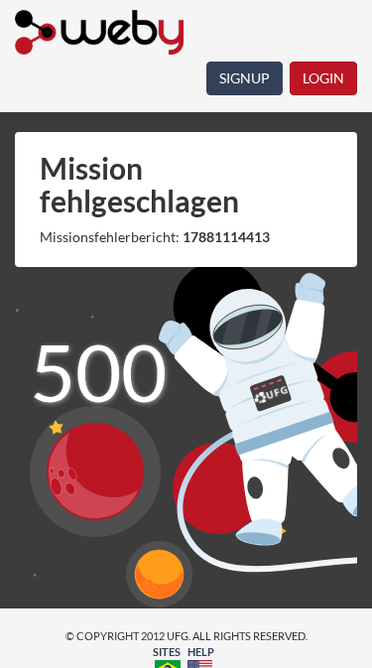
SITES (167, 651)
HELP (200, 651)
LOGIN (323, 77)
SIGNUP (244, 77)
